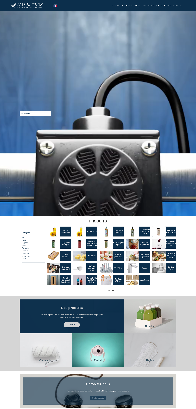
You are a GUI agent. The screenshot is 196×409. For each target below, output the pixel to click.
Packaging (25, 248)
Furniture (25, 251)
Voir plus (111, 290)
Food (24, 259)
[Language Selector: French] (56, 5)
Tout (23, 237)
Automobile (26, 253)
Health (24, 240)
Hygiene (25, 243)
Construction (26, 256)
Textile (24, 245)
